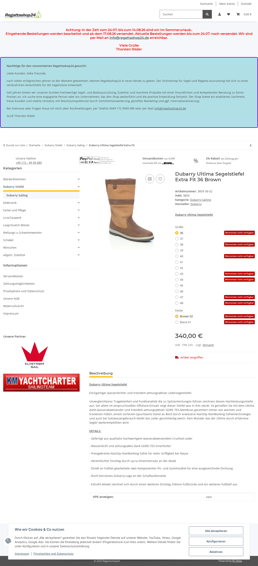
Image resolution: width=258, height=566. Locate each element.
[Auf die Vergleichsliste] (149, 178)
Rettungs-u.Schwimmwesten (22, 233)
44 (217, 279)
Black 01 (217, 322)
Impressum (22, 553)
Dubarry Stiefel (13, 187)
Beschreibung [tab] (101, 373)
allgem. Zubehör (14, 255)
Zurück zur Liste (15, 145)
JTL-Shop (237, 561)
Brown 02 (217, 316)
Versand (208, 345)
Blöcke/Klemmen (14, 179)
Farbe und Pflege (14, 210)
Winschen (10, 247)
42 (181, 268)
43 (217, 274)
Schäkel (8, 240)
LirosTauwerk (12, 218)
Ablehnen (216, 551)
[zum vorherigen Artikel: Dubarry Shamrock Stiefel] (251, 145)
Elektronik (10, 203)
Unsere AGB (11, 298)
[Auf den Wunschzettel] (160, 178)
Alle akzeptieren (216, 531)
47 (217, 297)
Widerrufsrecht (13, 306)
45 (181, 285)
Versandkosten (13, 276)
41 (181, 262)
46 (181, 291)
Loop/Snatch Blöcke (16, 225)
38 (217, 244)
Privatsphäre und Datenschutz (53, 553)
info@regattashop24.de (129, 38)
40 (217, 256)
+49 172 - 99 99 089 (29, 163)
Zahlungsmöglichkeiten (19, 284)
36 (217, 233)
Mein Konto (227, 4)
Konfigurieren (216, 541)
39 (181, 250)
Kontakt (246, 4)
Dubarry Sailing (200, 200)
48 (217, 303)
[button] (219, 14)
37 (181, 239)
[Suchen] (207, 14)
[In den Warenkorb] (92, 169)
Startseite (206, 4)
